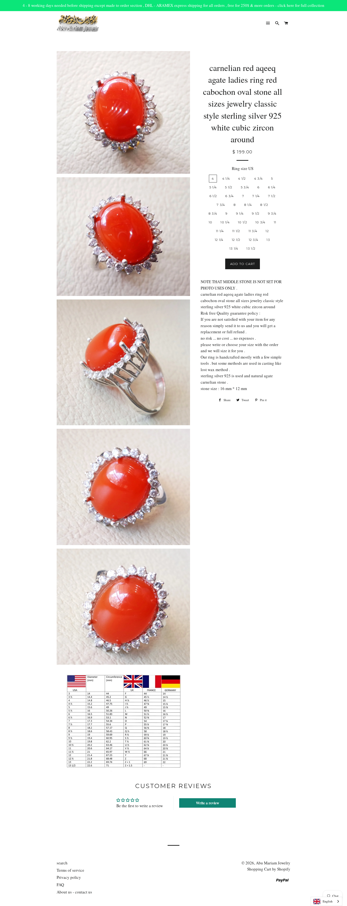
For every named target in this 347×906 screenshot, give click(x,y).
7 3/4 (221, 205)
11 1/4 (220, 231)
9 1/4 (240, 213)
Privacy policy (69, 877)
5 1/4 (213, 187)
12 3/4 (253, 240)
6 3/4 (229, 196)
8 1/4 (248, 205)
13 (268, 240)
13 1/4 (233, 248)
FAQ (60, 884)
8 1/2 (264, 205)
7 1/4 (256, 196)
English (328, 901)
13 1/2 (250, 248)
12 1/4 (219, 240)
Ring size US (242, 168)
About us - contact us (74, 892)
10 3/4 (260, 222)
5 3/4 (245, 187)
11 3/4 (253, 231)
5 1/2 (229, 187)
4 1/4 (226, 178)
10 (210, 222)
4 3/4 (258, 178)
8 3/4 (212, 213)
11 (275, 222)
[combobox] (326, 901)
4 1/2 (242, 178)
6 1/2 (213, 196)
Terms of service (70, 870)
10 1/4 (225, 222)
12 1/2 (236, 240)
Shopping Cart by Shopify (268, 869)
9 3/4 (272, 213)
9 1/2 (256, 213)
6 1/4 (272, 187)
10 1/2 (242, 222)
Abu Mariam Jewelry (273, 863)
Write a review (207, 803)
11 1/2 (236, 231)
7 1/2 (272, 196)
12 (267, 231)
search (62, 863)
